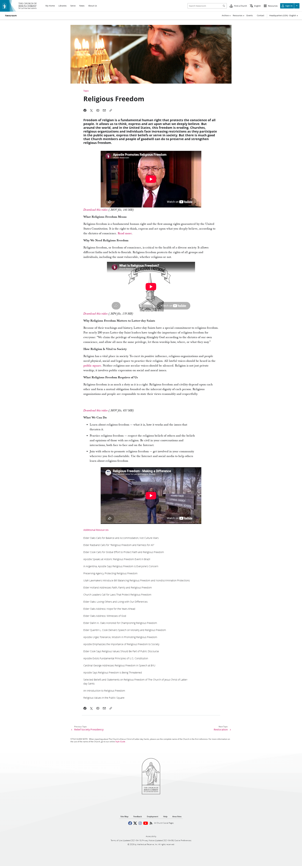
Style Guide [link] (120, 741)
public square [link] (92, 366)
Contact (260, 15)
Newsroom (11, 15)
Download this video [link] (95, 210)
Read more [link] (125, 233)
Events (249, 15)
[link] (121, 538)
